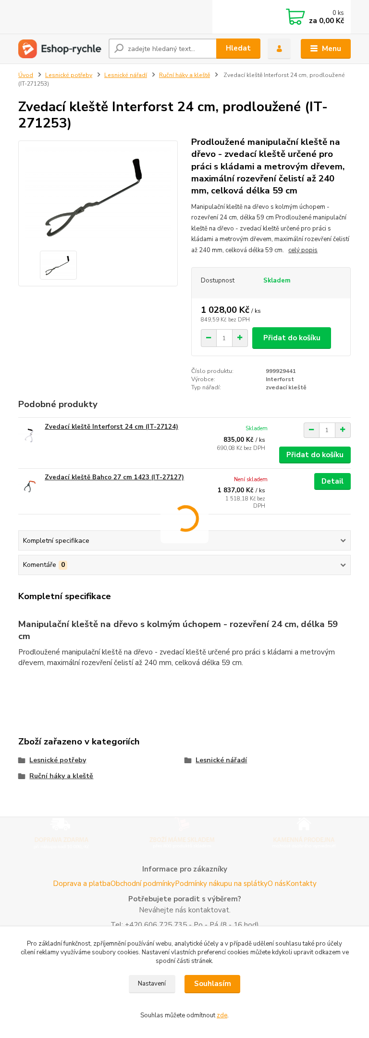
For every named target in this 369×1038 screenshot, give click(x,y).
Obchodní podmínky (143, 883)
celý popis (303, 250)
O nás (277, 883)
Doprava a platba (82, 883)
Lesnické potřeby (68, 75)
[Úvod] (59, 48)
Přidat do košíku (291, 338)
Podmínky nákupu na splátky (221, 883)
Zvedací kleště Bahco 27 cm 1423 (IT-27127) (114, 477)
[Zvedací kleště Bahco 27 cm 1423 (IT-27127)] (29, 486)
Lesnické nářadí (125, 75)
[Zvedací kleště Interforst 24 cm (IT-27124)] (29, 436)
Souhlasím (212, 983)
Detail (332, 481)
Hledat (238, 48)
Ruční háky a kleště (184, 75)
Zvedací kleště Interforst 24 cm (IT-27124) (111, 427)
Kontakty (301, 883)
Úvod (25, 75)
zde (222, 1015)
